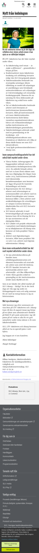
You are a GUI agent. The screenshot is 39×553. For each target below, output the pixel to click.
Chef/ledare (7, 441)
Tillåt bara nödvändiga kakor (10, 544)
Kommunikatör (8, 456)
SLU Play (6, 487)
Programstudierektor (10, 464)
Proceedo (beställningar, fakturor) (15, 499)
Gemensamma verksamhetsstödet (15, 425)
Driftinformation (8, 476)
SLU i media (7, 484)
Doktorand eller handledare (12, 445)
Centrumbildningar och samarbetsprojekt (17, 421)
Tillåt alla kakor (10, 550)
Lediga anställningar (10, 480)
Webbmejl (6, 510)
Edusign (6, 517)
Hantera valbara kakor (10, 539)
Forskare (6, 449)
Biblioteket (7, 418)
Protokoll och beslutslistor (12, 521)
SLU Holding (7, 429)
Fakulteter (6, 414)
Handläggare (7, 452)
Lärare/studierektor (9, 460)
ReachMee (6, 514)
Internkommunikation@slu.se (21, 379)
